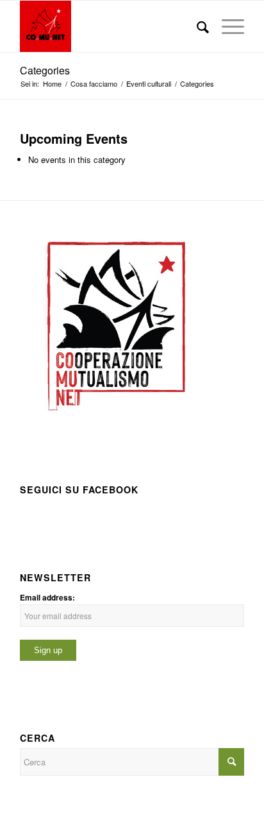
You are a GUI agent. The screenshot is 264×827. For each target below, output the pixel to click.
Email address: (47, 597)
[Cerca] (196, 26)
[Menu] (226, 26)
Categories (45, 70)
